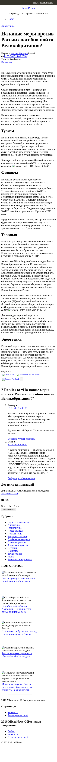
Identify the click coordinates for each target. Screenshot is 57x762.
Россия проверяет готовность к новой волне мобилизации (18, 579)
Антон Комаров (19, 53)
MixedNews (28, 8)
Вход (35, 2)
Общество (13, 550)
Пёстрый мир (15, 533)
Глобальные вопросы (19, 539)
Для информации (17, 542)
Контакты (13, 712)
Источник (6, 62)
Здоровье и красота (18, 545)
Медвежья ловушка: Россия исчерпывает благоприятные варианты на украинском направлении (17, 688)
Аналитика (7, 26)
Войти (11, 731)
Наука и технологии (18, 522)
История (12, 548)
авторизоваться (9, 493)
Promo (11, 556)
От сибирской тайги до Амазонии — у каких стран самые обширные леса (17, 609)
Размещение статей (18, 715)
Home (11, 19)
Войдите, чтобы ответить (21, 438)
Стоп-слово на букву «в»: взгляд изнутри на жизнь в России (19, 632)
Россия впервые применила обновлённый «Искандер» (17, 655)
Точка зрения (15, 553)
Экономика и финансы (20, 559)
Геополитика (15, 527)
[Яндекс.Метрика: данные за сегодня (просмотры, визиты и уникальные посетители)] (26, 748)
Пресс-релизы (15, 530)
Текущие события (17, 536)
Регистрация (46, 2)
